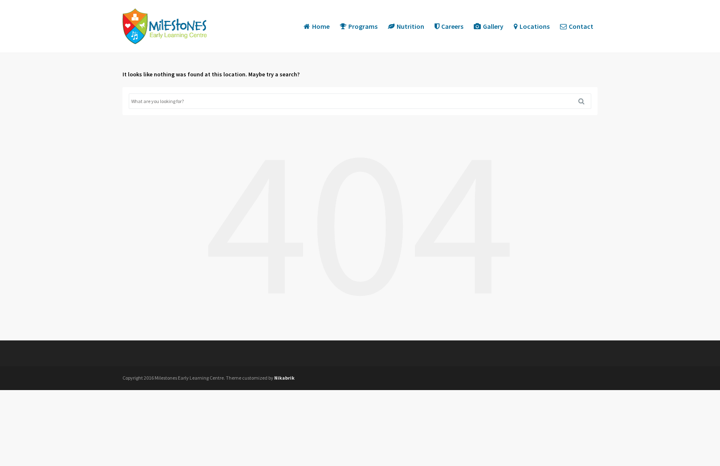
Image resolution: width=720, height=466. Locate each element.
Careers (452, 26)
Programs (363, 26)
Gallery (493, 26)
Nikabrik (284, 378)
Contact (581, 26)
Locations (535, 26)
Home (321, 26)
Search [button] (584, 101)
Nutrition (410, 26)
